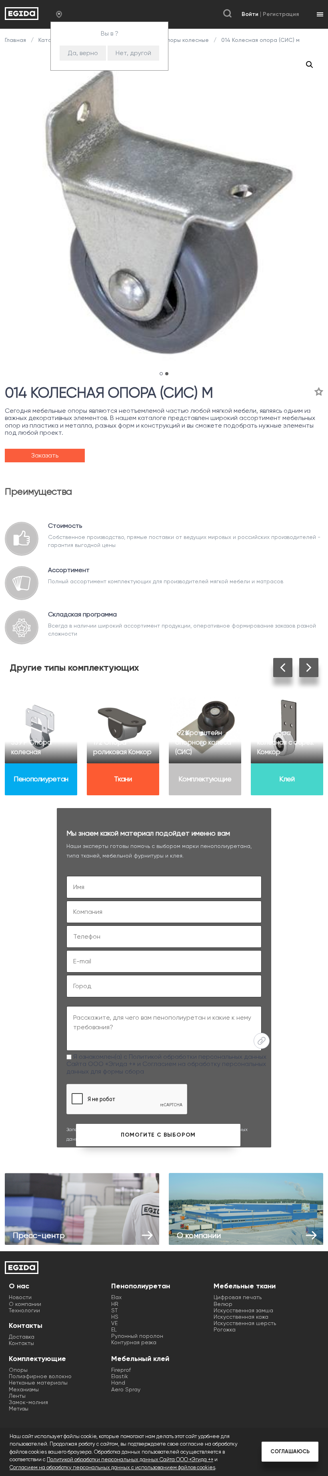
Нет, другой (133, 53)
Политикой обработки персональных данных (197, 1056)
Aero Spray (125, 1389)
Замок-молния (28, 1402)
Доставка (21, 1336)
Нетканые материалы (38, 1382)
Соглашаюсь (290, 1451)
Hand (118, 1382)
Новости (20, 1297)
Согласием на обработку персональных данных (166, 1067)
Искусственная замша (243, 1310)
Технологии (24, 1310)
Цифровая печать (238, 1297)
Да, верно (83, 53)
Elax (116, 1297)
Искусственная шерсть (245, 1323)
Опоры (18, 1370)
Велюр (223, 1304)
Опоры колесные (185, 40)
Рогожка (225, 1329)
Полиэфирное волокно (40, 1376)
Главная (16, 40)
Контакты (21, 1343)
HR (114, 1304)
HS (114, 1317)
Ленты (17, 1396)
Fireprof (121, 1370)
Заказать (44, 455)
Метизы (18, 1408)
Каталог (49, 40)
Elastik (119, 1376)
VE (114, 1323)
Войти (250, 14)
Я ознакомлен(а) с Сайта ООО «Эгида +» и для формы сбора (166, 1064)
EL (114, 1329)
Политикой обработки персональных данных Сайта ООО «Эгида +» (130, 1459)
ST (114, 1310)
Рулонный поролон (137, 1336)
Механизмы (24, 1389)
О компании (25, 1304)
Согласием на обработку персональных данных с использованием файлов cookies (112, 1467)
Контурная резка (133, 1342)
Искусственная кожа (241, 1317)
